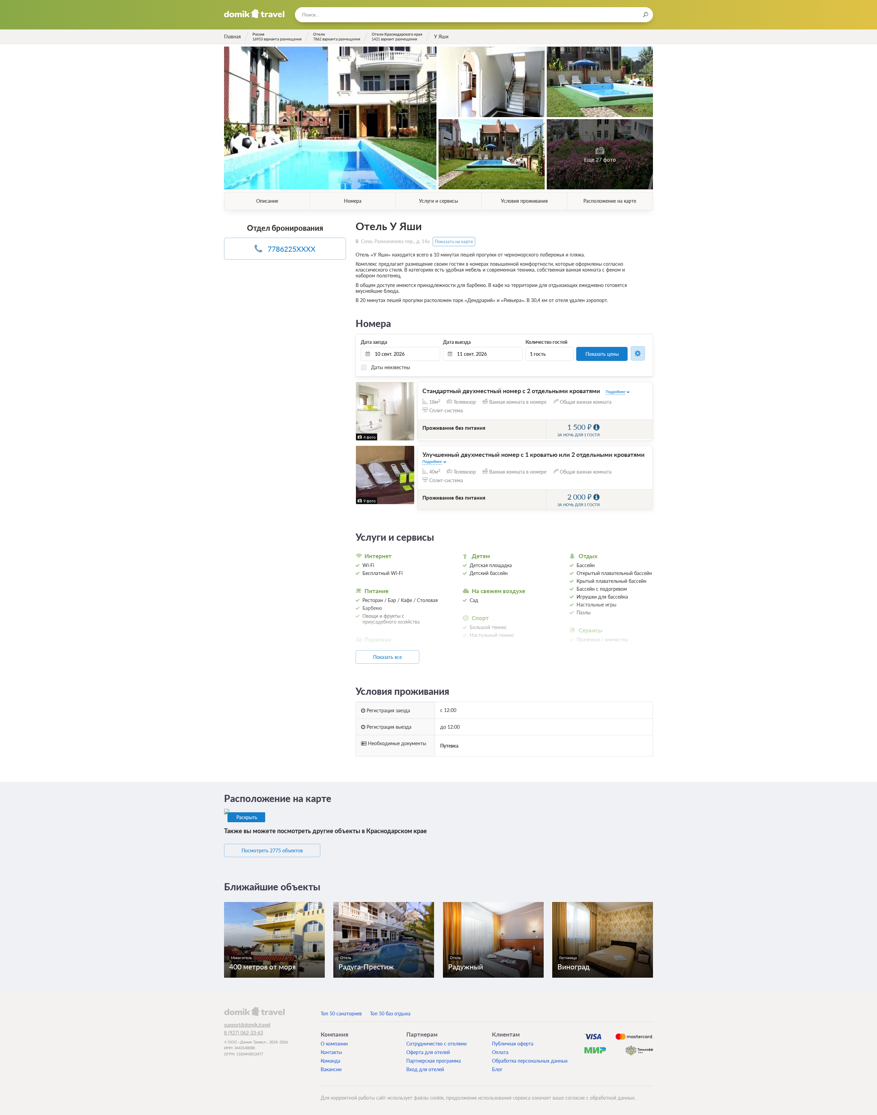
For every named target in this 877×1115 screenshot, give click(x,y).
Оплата (500, 1052)
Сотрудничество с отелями (436, 1044)
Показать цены (602, 354)
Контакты (331, 1052)
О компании (334, 1044)
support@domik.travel (247, 1025)
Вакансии (331, 1069)
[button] (362, 411)
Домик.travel (254, 13)
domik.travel (254, 1011)
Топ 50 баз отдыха (390, 1013)
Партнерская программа (433, 1061)
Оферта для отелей (428, 1052)
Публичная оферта (512, 1044)
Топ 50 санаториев (341, 1013)
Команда (330, 1061)
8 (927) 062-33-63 (243, 1033)
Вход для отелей (425, 1069)
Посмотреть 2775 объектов (272, 850)
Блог (497, 1069)
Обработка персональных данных (530, 1061)
